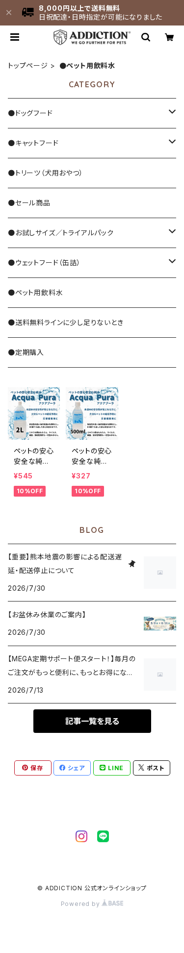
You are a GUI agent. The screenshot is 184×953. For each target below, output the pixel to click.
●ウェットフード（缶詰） (44, 262)
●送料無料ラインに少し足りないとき (66, 322)
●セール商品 (29, 203)
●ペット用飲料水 (35, 292)
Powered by (81, 903)
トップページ (28, 65)
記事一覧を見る (92, 721)
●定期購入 (26, 352)
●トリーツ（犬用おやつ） (45, 173)
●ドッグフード (30, 113)
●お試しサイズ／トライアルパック (61, 232)
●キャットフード (33, 143)
